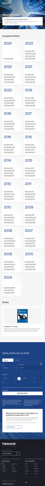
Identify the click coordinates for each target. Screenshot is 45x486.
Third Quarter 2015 (30, 149)
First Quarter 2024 (8, 58)
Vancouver (36, 471)
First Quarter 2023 (29, 51)
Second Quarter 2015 (30, 147)
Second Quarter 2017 (30, 123)
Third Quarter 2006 (9, 266)
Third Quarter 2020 (9, 102)
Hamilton (26, 471)
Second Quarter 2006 (9, 264)
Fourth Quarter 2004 (9, 292)
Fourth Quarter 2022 (9, 82)
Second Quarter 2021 (30, 77)
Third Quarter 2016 (8, 149)
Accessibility (14, 471)
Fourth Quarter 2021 (30, 82)
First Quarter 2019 (29, 97)
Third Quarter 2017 (30, 126)
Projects (4, 471)
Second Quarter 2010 (9, 217)
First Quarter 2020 (8, 97)
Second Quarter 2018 (9, 123)
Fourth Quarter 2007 (30, 245)
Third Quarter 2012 (8, 196)
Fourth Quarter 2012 (9, 199)
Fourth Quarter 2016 (9, 152)
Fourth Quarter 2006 (9, 269)
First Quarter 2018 (8, 121)
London (26, 473)
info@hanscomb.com (7, 483)
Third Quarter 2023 (30, 56)
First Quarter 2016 (8, 144)
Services (4, 468)
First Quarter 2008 (8, 238)
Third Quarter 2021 (30, 79)
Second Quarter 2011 (30, 194)
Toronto (26, 468)
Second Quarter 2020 (9, 100)
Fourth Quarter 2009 (30, 222)
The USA (36, 473)
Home (3, 12)
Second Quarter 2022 (9, 77)
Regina (35, 466)
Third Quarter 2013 (30, 173)
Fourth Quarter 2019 (30, 105)
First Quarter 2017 (29, 121)
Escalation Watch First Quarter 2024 (16, 19)
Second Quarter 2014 (9, 170)
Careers (4, 466)
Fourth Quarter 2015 (30, 152)
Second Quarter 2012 (9, 194)
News (13, 466)
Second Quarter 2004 (9, 287)
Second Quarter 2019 (30, 100)
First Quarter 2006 (8, 261)
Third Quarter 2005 (30, 266)
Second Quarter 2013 (30, 170)
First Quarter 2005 (29, 261)
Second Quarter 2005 (30, 264)
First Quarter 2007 (29, 238)
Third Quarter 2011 (29, 196)
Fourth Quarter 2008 (9, 245)
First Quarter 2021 (29, 74)
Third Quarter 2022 (9, 79)
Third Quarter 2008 (9, 243)
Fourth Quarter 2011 (30, 199)
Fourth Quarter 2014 (9, 175)
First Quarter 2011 (29, 191)
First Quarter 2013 (29, 168)
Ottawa (26, 466)
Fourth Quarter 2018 (9, 128)
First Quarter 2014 (8, 168)
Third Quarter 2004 (9, 290)
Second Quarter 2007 (30, 240)
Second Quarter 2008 (9, 240)
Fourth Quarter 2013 (30, 175)
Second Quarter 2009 (30, 217)
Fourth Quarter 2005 (30, 269)
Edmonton (36, 468)
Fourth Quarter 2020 (9, 105)
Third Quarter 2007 (30, 243)
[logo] (5, 3)
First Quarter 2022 (8, 74)
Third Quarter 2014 (8, 173)
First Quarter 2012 (8, 191)
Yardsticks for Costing (10, 326)
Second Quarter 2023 (30, 53)
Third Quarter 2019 (30, 102)
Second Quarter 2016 (9, 147)
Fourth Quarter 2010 (9, 222)
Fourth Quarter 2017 (30, 128)
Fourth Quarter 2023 (30, 58)
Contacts (13, 468)
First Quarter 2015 (29, 144)
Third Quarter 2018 (8, 126)
